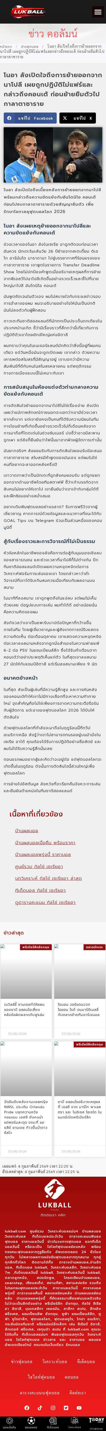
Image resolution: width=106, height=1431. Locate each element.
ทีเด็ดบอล (86, 1361)
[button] (98, 12)
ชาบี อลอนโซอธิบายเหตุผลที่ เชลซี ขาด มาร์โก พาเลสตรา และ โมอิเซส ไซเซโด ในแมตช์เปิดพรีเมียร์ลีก (80, 1109)
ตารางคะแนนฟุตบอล (40, 1392)
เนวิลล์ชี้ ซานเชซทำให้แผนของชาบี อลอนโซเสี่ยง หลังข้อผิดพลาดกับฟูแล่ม (24, 1009)
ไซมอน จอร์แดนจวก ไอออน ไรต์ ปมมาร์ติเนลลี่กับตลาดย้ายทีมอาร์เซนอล (79, 1009)
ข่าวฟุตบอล (29, 46)
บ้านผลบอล (26, 830)
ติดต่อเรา (78, 1392)
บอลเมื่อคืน (9, 1427)
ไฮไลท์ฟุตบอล (41, 1377)
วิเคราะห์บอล (54, 1361)
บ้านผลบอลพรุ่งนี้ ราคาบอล (43, 854)
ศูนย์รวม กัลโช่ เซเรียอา (39, 866)
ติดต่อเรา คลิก (53, 1215)
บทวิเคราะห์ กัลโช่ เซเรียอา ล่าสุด (48, 878)
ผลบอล (72, 1377)
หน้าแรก (6, 46)
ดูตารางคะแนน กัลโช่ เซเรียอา (45, 902)
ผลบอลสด (31, 1427)
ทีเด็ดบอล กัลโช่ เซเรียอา (40, 890)
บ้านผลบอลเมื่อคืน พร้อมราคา (45, 842)
